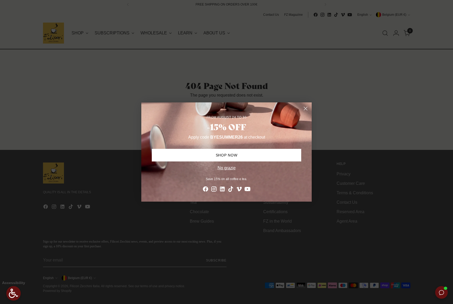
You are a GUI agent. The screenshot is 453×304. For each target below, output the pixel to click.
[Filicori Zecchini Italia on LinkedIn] (222, 190)
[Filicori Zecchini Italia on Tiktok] (231, 190)
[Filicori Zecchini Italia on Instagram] (214, 190)
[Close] (305, 108)
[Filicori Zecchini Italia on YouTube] (247, 190)
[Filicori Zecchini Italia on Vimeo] (239, 190)
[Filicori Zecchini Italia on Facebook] (205, 190)
